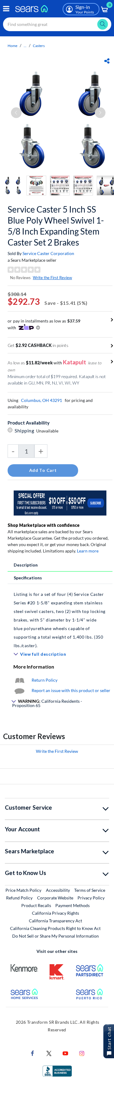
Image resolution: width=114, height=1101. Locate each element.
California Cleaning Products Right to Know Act (55, 928)
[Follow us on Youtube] (65, 1052)
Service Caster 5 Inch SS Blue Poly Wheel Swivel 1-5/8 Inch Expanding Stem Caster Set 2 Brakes (56, 225)
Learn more (87, 550)
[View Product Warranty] (19, 680)
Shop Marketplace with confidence (44, 525)
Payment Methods (72, 905)
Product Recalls (36, 905)
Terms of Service (89, 890)
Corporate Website (55, 897)
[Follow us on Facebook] (32, 1052)
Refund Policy (19, 897)
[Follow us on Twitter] (49, 1052)
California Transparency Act (55, 920)
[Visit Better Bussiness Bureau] (57, 1070)
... (25, 45)
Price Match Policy (23, 890)
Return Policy (44, 680)
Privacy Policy (91, 897)
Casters (39, 45)
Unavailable (48, 430)
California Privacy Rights (55, 913)
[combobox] (57, 24)
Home (12, 45)
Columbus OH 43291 (41, 400)
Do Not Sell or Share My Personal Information (55, 936)
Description (26, 564)
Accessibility (58, 890)
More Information (33, 666)
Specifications (28, 577)
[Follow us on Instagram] (82, 1052)
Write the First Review (52, 277)
